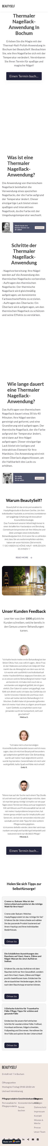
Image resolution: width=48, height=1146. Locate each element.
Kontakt (38, 1115)
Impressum (39, 1111)
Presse (37, 1127)
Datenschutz (40, 1107)
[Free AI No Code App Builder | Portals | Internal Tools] (11, 1142)
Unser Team (39, 1131)
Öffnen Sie (12, 941)
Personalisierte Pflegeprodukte (9, 1104)
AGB (36, 1103)
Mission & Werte (38, 1121)
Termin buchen (21, 1109)
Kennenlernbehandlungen (30, 1103)
